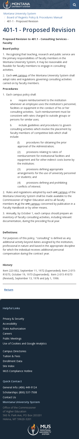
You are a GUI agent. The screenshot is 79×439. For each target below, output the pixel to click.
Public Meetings (12, 338)
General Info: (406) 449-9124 (20, 387)
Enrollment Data (12, 361)
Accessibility (10, 323)
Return (8, 289)
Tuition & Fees (11, 356)
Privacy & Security (13, 318)
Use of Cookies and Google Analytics (25, 343)
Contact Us (9, 397)
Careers (7, 333)
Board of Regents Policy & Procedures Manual (34, 17)
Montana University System (19, 13)
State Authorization (14, 328)
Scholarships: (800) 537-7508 (20, 392)
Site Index (8, 366)
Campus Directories (14, 351)
